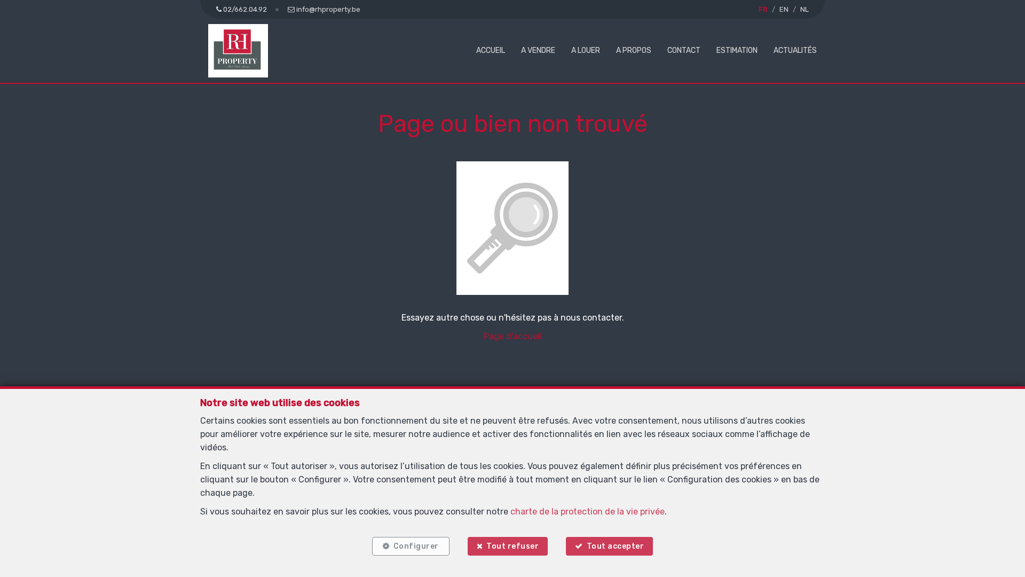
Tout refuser (512, 546)
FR (763, 9)
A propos (633, 50)
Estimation (737, 50)
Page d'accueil (513, 336)
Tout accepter (615, 546)
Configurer (416, 546)
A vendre (538, 50)
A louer (585, 50)
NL (804, 9)
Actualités (795, 50)
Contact (683, 50)
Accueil (490, 50)
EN (784, 9)
